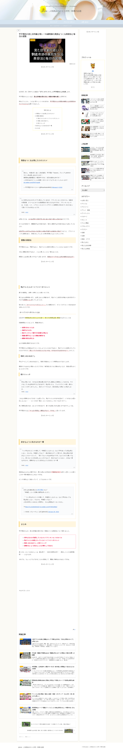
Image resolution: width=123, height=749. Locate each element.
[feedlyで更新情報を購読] (92, 87)
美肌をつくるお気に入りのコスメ (45, 113)
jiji (93, 71)
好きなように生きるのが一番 (44, 125)
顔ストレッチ (41, 123)
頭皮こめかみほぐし (43, 121)
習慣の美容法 (40, 116)
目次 (45, 110)
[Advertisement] (47, 78)
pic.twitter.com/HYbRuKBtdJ (48, 507)
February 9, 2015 (57, 187)
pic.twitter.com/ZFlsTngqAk (32, 182)
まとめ (38, 128)
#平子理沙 (40, 490)
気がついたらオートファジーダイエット (49, 118)
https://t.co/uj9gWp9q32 (32, 507)
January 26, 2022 (53, 512)
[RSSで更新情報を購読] (94, 87)
